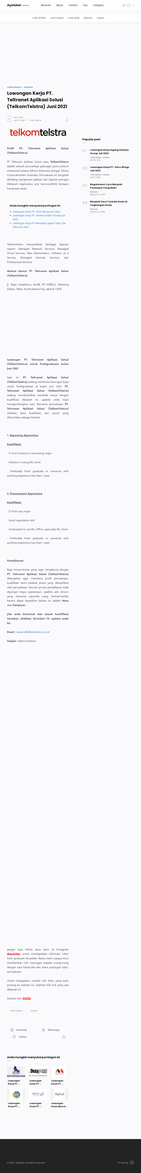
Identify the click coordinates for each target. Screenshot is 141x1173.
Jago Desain (66, 1162)
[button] (123, 5)
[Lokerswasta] (96, 157)
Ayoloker (14, 5)
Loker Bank (73, 17)
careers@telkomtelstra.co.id (33, 632)
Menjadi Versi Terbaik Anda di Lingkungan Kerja (108, 203)
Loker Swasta (57, 17)
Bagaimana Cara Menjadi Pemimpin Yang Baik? (106, 186)
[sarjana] (106, 157)
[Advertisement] (70, 53)
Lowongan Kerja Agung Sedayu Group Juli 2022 (109, 151)
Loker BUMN (39, 17)
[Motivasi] (94, 191)
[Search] (129, 5)
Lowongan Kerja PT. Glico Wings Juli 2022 (36, 211)
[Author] (18, 117)
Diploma (88, 17)
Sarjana (100, 17)
